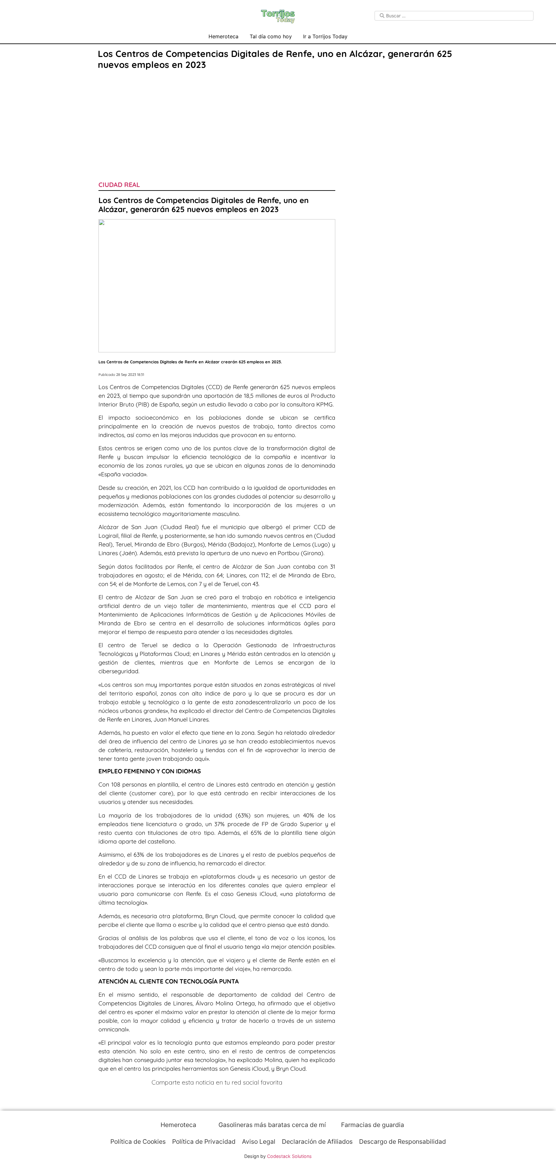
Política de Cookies (138, 1141)
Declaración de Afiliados (317, 1141)
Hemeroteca (223, 36)
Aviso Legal (258, 1141)
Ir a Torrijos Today (325, 36)
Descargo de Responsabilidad (402, 1141)
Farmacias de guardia (371, 1125)
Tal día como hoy (271, 36)
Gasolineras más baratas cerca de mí (271, 1125)
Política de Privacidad (204, 1141)
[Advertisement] (278, 120)
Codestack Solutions (289, 1156)
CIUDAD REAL (119, 185)
